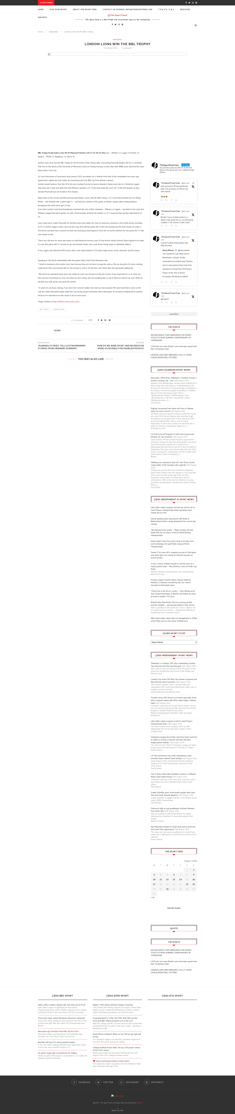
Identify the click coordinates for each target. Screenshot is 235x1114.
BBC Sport (66, 995)
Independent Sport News (177, 655)
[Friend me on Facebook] (153, 915)
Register (185, 9)
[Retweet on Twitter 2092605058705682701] (167, 200)
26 (167, 889)
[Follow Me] (157, 915)
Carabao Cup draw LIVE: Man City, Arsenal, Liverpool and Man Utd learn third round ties (174, 680)
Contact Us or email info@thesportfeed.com (127, 9)
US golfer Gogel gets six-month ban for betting (57, 1053)
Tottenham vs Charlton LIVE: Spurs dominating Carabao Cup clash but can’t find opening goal (173, 664)
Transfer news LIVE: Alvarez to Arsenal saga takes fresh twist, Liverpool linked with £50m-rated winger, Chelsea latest (173, 700)
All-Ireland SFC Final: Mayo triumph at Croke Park (72, 52)
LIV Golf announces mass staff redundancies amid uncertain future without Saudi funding (171, 757)
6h (193, 183)
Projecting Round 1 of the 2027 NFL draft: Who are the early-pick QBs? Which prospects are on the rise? (115, 1019)
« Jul (152, 897)
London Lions (58, 309)
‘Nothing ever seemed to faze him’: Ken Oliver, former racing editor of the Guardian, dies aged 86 (173, 463)
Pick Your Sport (58, 9)
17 (154, 884)
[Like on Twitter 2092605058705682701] (172, 200)
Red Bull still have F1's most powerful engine (56, 1042)
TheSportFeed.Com (170, 183)
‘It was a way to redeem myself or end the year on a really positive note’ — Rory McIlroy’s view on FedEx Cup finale (174, 566)
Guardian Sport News (177, 370)
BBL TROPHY (44, 309)
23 (194, 884)
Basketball (117, 40)
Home (41, 9)
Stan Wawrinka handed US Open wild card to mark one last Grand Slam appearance (173, 828)
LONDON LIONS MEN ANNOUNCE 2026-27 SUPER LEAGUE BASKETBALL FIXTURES (171, 356)
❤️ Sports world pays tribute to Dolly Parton (111, 1061)
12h (162, 240)
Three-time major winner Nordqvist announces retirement (61, 1018)
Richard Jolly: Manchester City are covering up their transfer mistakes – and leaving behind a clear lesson (172, 603)
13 (174, 879)
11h (162, 214)
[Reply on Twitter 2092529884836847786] (162, 225)
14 (180, 879)
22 (187, 884)
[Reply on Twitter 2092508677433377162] (162, 302)
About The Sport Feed (85, 9)
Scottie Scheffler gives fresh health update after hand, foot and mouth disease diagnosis (173, 793)
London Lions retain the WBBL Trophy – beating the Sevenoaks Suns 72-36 (91, 381)
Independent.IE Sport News (177, 499)
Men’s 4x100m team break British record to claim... (72, 31)
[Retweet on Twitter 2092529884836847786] (167, 225)
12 (167, 879)
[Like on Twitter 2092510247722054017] (172, 282)
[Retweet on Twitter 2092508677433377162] (167, 302)
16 (194, 879)
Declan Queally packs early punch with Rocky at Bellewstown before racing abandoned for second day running (173, 521)
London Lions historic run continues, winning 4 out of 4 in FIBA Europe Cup (91, 370)
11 (161, 879)
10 (154, 879)
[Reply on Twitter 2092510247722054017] (162, 282)
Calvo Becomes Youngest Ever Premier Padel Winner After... (77, 34)
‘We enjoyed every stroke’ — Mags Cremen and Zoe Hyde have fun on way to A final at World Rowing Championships (172, 532)
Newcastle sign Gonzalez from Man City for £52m (58, 1031)
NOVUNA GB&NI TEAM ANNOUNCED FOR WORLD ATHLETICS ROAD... (87, 3)
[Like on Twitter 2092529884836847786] (172, 225)
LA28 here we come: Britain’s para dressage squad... (82, 5)
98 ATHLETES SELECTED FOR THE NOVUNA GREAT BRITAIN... (74, 49)
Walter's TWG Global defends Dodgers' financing (113, 1005)
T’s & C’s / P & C (166, 9)
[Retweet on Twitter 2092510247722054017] (167, 282)
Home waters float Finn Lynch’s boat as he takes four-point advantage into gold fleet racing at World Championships (172, 544)
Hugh (57, 330)
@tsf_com (185, 183)
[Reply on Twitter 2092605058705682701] (162, 200)
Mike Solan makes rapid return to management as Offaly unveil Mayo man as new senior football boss (174, 619)
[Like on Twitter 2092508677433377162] (172, 302)
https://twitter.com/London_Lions (66, 301)
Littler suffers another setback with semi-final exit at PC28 (61, 1005)
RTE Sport (176, 995)
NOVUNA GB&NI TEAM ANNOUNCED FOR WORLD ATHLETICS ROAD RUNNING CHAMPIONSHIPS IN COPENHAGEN (171, 338)
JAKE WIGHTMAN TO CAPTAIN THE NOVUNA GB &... (69, 36)
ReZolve (139, 1102)
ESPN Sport (121, 995)
